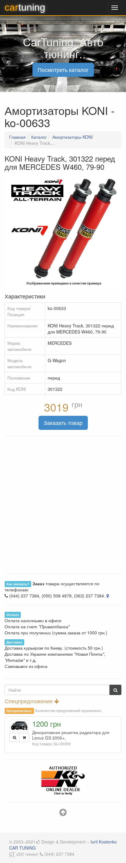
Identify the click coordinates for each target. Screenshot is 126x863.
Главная (17, 137)
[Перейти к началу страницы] (63, 814)
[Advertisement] (63, 505)
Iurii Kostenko (104, 842)
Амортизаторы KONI (72, 137)
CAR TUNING (22, 848)
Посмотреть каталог (63, 69)
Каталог (39, 137)
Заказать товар (63, 422)
